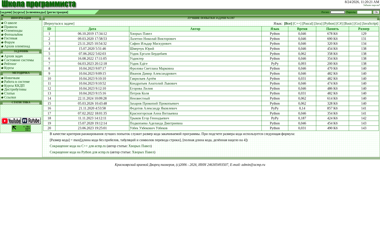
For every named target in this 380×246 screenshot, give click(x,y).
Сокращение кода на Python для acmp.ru (79, 152)
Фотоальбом (13, 34)
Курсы (9, 68)
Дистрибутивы (15, 89)
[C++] (297, 23)
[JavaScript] (370, 23)
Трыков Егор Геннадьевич (149, 118)
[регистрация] (57, 12)
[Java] (318, 23)
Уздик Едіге (139, 63)
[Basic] (348, 23)
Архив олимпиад (17, 46)
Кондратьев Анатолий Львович (153, 83)
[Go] (357, 23)
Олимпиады (13, 30)
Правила (10, 27)
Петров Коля (139, 93)
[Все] (288, 23)
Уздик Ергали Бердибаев (148, 53)
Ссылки (10, 97)
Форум (9, 42)
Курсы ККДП (14, 85)
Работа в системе (17, 81)
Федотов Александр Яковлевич (153, 108)
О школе (10, 23)
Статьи (9, 93)
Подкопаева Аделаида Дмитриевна (156, 123)
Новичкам (12, 78)
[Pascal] (307, 23)
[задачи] (6, 12)
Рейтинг (10, 64)
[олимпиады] (36, 12)
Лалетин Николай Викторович (153, 39)
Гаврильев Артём (143, 78)
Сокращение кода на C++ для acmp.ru (78, 146)
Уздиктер (137, 58)
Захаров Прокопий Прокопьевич (154, 103)
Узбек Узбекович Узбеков (149, 128)
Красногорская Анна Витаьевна (154, 113)
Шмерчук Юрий (142, 48)
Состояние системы (19, 60)
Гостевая (10, 38)
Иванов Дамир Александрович (153, 73)
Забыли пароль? (371, 5)
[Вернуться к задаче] (59, 23)
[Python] (329, 23)
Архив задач (13, 56)
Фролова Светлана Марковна (152, 68)
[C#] (339, 23)
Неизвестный (140, 98)
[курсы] (19, 12)
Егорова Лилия (141, 88)
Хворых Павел (141, 33)
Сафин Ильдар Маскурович (150, 43)
